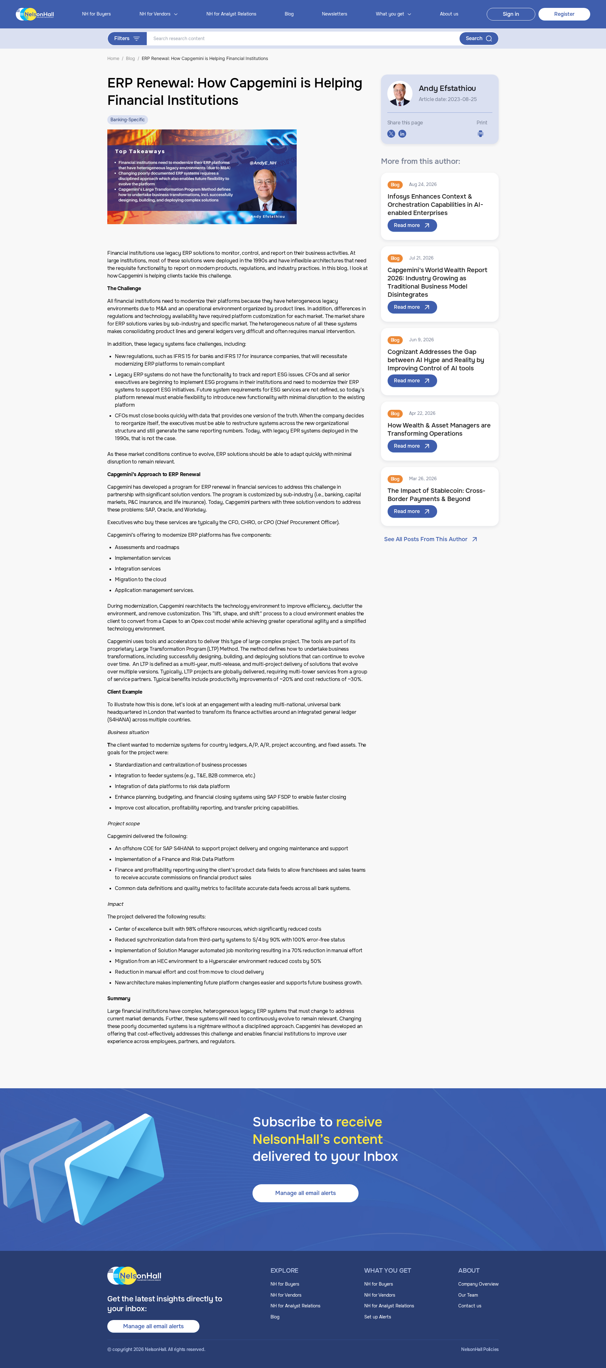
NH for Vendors (285, 1295)
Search (474, 38)
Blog (289, 14)
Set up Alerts (377, 1317)
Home (113, 58)
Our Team (468, 1295)
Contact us (469, 1306)
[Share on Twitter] (391, 134)
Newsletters (334, 14)
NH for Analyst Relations (231, 14)
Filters (121, 38)
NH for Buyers (96, 14)
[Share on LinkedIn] (402, 134)
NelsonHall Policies (480, 1349)
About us (449, 14)
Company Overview (478, 1284)
